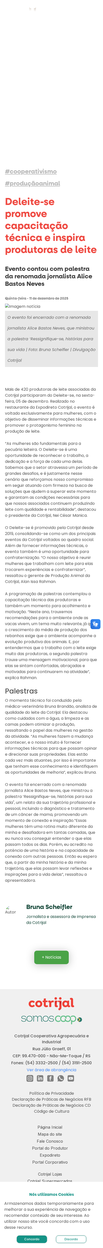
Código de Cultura (51, 1111)
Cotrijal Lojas (50, 1174)
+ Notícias (51, 957)
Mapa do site (50, 1134)
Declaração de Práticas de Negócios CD (51, 1105)
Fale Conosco (50, 1141)
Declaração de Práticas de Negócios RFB (51, 1099)
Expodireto (50, 1155)
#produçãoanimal (32, 183)
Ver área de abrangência (51, 1070)
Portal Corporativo (50, 1162)
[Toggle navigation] (93, 10)
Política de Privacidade (51, 1093)
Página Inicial (50, 1127)
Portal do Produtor (50, 1148)
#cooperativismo (31, 172)
